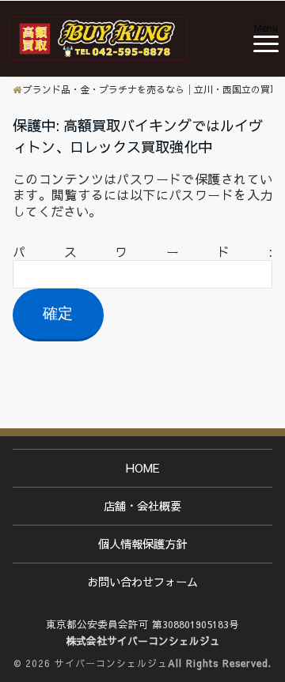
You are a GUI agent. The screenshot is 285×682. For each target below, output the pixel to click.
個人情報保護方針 (142, 544)
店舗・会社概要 (142, 506)
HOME (143, 468)
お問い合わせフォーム (142, 582)
